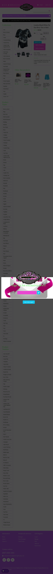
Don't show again (28, 302)
